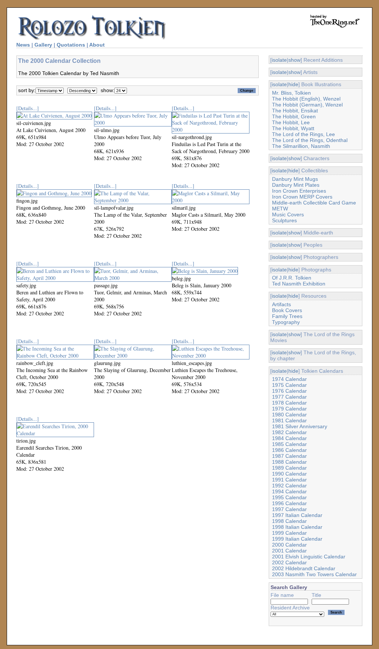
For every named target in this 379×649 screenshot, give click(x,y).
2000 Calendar (289, 545)
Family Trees (287, 316)
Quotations (71, 45)
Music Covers (288, 214)
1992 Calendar (289, 486)
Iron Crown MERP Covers (302, 197)
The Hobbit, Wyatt (293, 128)
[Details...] (27, 108)
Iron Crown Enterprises (299, 191)
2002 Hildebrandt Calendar (303, 568)
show (294, 60)
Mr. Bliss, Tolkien (291, 93)
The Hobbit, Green (294, 116)
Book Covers (287, 310)
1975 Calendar (289, 385)
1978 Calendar (289, 403)
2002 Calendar (289, 562)
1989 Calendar (289, 468)
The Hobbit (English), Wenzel (306, 99)
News (23, 45)
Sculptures (284, 220)
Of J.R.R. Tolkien (291, 278)
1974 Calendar (289, 379)
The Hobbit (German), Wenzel (307, 105)
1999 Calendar (289, 533)
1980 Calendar (289, 415)
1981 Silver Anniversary (299, 426)
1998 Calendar (289, 521)
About (97, 45)
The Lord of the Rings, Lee (303, 134)
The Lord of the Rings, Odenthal (310, 140)
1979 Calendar (289, 409)
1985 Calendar (289, 444)
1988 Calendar (289, 462)
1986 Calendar (289, 450)
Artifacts (281, 304)
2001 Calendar (289, 551)
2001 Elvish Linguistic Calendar (308, 557)
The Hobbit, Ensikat (295, 111)
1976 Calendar (289, 391)
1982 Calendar (289, 432)
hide (293, 84)
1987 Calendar (289, 456)
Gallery (43, 45)
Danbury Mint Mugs (295, 179)
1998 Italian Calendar (297, 527)
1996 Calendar (289, 503)
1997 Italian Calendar (297, 515)
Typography (286, 322)
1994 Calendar (289, 491)
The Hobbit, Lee (291, 122)
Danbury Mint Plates (295, 185)
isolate (279, 60)
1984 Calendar (289, 438)
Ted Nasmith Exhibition (298, 284)
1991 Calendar (289, 480)
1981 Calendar (289, 420)
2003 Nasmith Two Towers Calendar (314, 574)
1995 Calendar (289, 497)
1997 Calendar (289, 509)
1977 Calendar (289, 397)
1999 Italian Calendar (297, 539)
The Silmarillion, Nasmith (301, 146)
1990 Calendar (289, 474)
